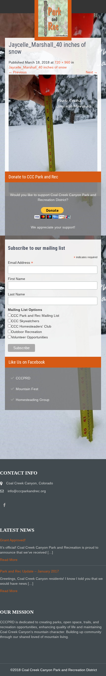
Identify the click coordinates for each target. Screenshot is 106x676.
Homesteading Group (32, 400)
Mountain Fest (27, 389)
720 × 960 (62, 62)
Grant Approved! (13, 540)
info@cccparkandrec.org (27, 491)
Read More (9, 560)
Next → (91, 72)
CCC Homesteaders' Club (31, 326)
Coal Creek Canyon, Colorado (29, 483)
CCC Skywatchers (25, 321)
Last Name (16, 294)
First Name (16, 279)
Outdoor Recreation (26, 332)
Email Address (20, 262)
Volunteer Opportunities (29, 337)
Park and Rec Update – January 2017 (29, 571)
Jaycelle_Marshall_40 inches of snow (38, 67)
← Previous (18, 72)
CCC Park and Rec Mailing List (35, 316)
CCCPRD (23, 378)
